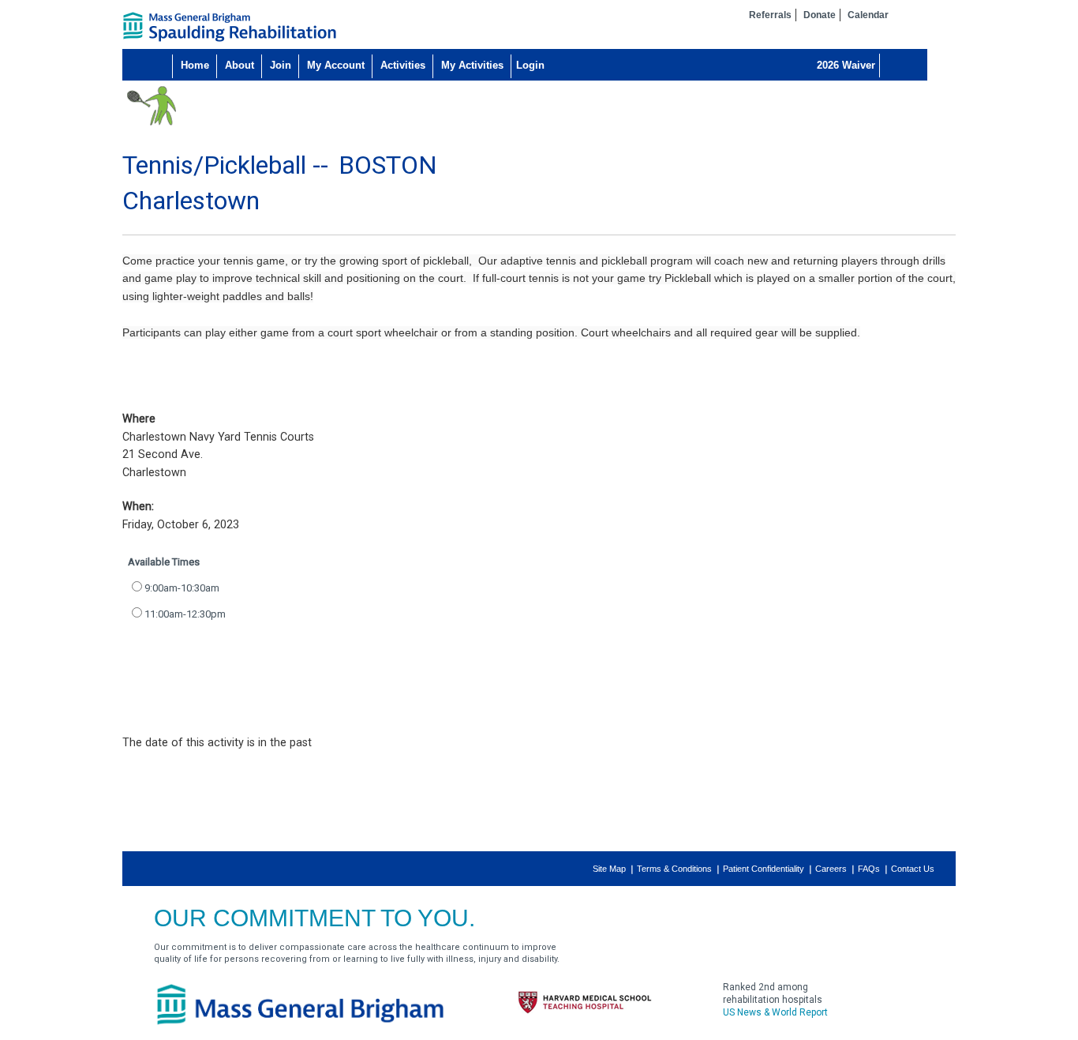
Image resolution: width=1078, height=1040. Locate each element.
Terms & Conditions (674, 868)
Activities (402, 65)
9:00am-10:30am (181, 588)
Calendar (868, 15)
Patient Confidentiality (763, 868)
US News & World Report (775, 1012)
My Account (336, 65)
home (229, 27)
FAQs (869, 868)
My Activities (472, 65)
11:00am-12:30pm (185, 614)
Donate (819, 15)
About (239, 65)
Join (280, 65)
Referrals (770, 15)
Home (195, 65)
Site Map (609, 868)
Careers (831, 868)
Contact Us (912, 868)
